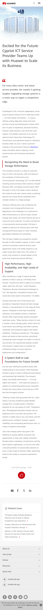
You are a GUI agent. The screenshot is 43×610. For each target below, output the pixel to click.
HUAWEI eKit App (14, 579)
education (34, 147)
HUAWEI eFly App (14, 584)
